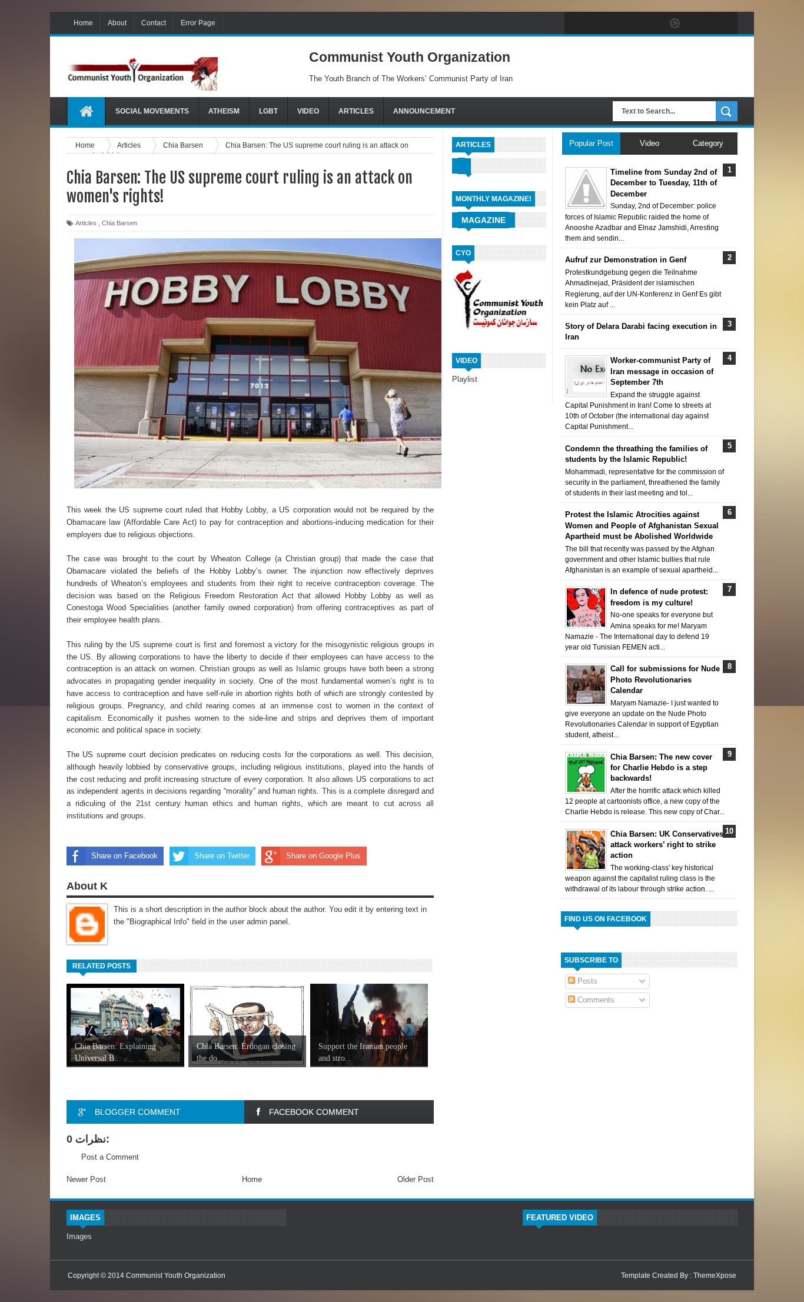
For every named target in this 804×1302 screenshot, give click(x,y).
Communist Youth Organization (175, 1275)
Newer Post (86, 1179)
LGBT (268, 111)
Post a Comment (110, 1157)
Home (83, 23)
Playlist (464, 379)
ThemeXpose (714, 1275)
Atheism (224, 111)
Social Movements (152, 111)
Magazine (483, 220)
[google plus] (724, 23)
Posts (586, 981)
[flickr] (650, 23)
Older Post (415, 1179)
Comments (594, 999)
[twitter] (601, 23)
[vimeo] (625, 23)
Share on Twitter (222, 855)
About (117, 23)
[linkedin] (700, 23)
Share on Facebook (124, 855)
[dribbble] (675, 23)
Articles (356, 111)
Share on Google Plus (323, 855)
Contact (153, 23)
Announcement (424, 111)
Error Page (198, 23)
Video (308, 111)
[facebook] (576, 23)
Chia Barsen (119, 223)
